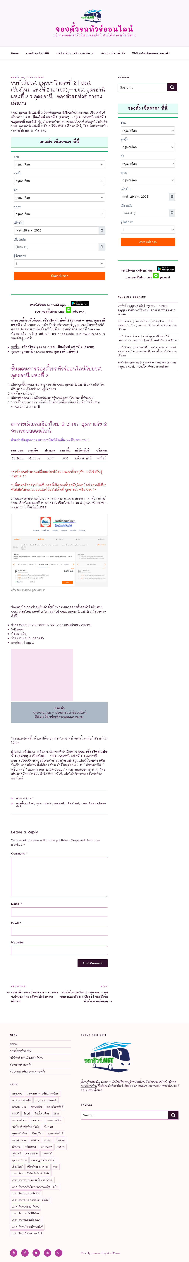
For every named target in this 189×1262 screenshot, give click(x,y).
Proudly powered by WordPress (100, 1253)
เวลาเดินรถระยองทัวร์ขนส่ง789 (30, 1200)
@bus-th (77, 311)
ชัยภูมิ (26, 1113)
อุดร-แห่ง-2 (43, 803)
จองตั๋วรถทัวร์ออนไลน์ (94, 29)
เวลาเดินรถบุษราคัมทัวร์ (26, 1193)
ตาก (56, 1113)
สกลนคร (46, 1146)
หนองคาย (32, 1153)
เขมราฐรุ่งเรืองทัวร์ (42, 1160)
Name (16, 904)
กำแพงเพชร (19, 1107)
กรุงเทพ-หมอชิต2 (45, 1100)
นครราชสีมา (55, 1120)
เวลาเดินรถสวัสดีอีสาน (25, 1213)
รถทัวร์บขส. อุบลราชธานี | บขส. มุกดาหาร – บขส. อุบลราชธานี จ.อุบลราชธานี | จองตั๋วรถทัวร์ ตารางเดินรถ (147, 351)
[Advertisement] (42, 675)
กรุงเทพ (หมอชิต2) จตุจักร (42, 1093)
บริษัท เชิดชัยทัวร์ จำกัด (25, 1127)
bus (41, 77)
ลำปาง (16, 1146)
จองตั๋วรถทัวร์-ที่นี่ (37, 53)
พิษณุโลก (37, 1133)
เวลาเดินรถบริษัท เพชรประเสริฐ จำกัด (34, 1186)
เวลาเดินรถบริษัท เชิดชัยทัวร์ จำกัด (32, 1180)
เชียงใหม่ (73, 803)
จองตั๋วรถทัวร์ (25, 803)
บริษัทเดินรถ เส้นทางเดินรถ (75, 53)
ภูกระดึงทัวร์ (55, 1133)
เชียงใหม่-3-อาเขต (38, 1166)
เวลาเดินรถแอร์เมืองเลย (26, 1220)
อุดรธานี (59, 803)
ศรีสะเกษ (30, 1146)
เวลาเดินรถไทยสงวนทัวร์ (27, 1233)
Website (17, 942)
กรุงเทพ (17, 1093)
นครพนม (37, 1120)
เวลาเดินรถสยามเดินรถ (25, 1206)
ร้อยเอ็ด (60, 1140)
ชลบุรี (15, 1113)
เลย (55, 1166)
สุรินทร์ (16, 1153)
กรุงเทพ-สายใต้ (21, 1100)
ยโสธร (35, 1140)
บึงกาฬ (48, 1127)
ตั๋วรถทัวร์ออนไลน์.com (94, 1081)
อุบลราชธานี (19, 1160)
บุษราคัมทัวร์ (19, 1133)
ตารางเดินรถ (25, 798)
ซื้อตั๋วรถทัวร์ (42, 1113)
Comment (19, 853)
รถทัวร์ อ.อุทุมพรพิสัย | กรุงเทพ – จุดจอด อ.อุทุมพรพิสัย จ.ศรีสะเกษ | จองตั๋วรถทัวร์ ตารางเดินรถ (146, 310)
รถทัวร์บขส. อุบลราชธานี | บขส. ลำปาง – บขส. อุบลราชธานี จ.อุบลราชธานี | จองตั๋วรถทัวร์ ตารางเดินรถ (147, 325)
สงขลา (60, 1146)
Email (16, 923)
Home (15, 53)
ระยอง (47, 1140)
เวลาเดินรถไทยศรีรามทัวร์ (27, 1226)
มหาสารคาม (19, 1140)
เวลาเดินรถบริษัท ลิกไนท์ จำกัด (30, 1173)
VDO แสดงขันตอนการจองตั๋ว (151, 53)
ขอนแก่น (36, 1107)
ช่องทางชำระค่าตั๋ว (113, 53)
